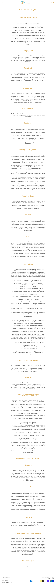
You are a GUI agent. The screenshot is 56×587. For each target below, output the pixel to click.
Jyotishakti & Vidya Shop (49, 577)
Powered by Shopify (50, 578)
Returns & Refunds (5, 578)
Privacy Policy (5, 580)
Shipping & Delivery (6, 577)
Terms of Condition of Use (7, 582)
